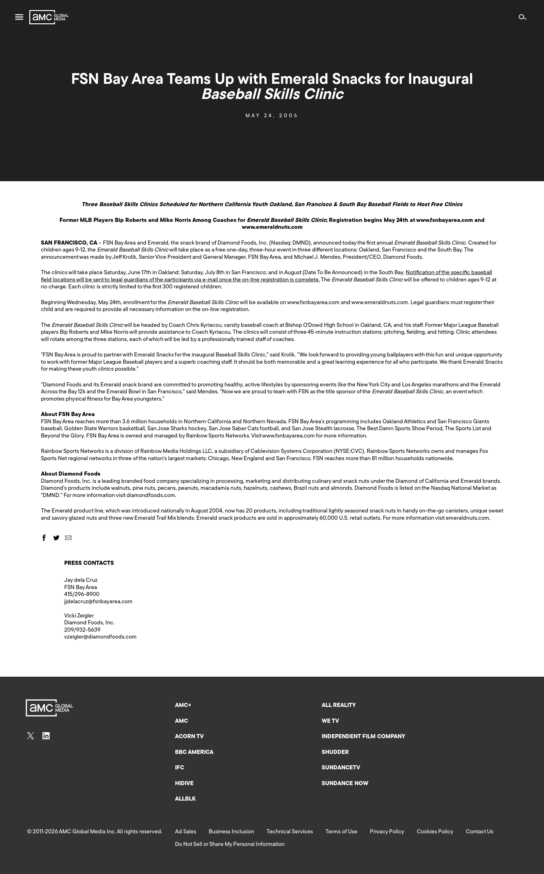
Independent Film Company (363, 737)
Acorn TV (189, 737)
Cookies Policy (435, 832)
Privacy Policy (387, 832)
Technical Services (290, 832)
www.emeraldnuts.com (379, 303)
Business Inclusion (231, 832)
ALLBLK (185, 799)
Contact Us (479, 832)
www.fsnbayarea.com (313, 303)
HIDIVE (184, 784)
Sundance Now (345, 784)
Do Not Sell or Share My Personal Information (230, 845)
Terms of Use (341, 832)
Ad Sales (185, 832)
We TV (330, 721)
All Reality (339, 706)
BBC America (194, 752)
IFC (179, 768)
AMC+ (183, 706)
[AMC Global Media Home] (49, 17)
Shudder (335, 752)
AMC (181, 721)
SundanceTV (341, 768)
